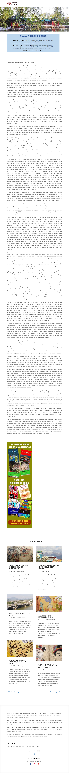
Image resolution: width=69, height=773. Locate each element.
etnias (47, 670)
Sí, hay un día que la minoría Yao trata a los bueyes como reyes (48, 665)
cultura (19, 571)
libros (47, 571)
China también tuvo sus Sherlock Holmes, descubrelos (18, 567)
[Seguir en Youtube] (38, 764)
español (23, 571)
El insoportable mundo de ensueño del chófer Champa (48, 567)
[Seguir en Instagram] (34, 764)
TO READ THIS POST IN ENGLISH (16, 437)
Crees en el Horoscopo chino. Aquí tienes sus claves (18, 661)
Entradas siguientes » (56, 692)
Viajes (23, 618)
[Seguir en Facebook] (30, 764)
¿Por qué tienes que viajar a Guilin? (19, 614)
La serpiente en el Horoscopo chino (45, 616)
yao (51, 670)
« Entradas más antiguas (14, 692)
